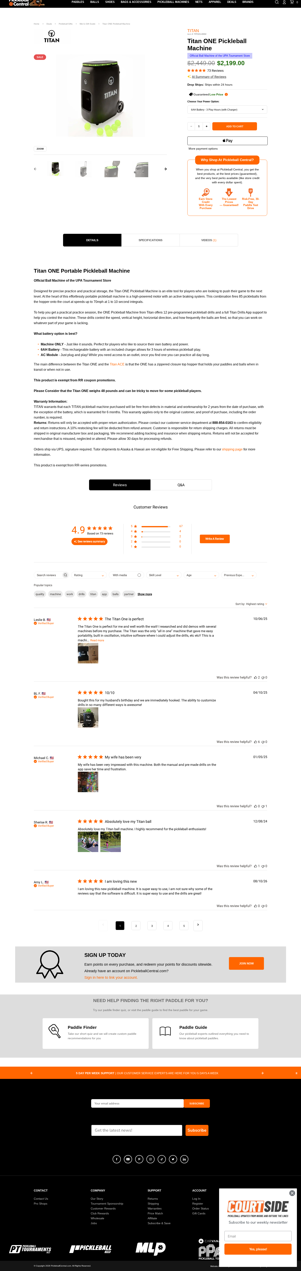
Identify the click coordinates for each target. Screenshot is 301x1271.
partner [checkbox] (129, 594)
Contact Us (41, 1198)
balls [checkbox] (116, 594)
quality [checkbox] (40, 594)
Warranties (155, 1208)
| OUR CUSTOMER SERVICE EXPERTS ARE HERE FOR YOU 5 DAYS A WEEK (147, 1073)
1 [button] (120, 925)
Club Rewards (100, 1213)
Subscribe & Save (159, 1223)
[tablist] (150, 484)
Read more (97, 640)
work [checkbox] (70, 594)
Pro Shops (40, 1203)
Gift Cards (198, 1213)
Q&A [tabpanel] (181, 485)
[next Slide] (262, 1073)
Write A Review (214, 538)
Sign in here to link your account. (111, 977)
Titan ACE (117, 364)
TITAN (193, 30)
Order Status (200, 1208)
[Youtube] (128, 1159)
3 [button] (152, 925)
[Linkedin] (184, 1159)
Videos (208, 240)
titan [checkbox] (93, 594)
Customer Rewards (103, 1208)
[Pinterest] (139, 1159)
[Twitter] (173, 1159)
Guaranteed (208, 94)
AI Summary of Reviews (209, 77)
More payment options (203, 148)
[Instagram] (150, 1159)
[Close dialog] (292, 1193)
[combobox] (227, 109)
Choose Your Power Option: (203, 101)
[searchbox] (48, 575)
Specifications (150, 240)
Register (197, 1203)
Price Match (155, 1213)
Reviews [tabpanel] (120, 485)
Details (92, 240)
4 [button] (168, 925)
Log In (196, 1198)
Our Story (97, 1198)
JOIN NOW (246, 963)
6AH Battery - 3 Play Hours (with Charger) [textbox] (214, 109)
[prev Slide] (31, 1073)
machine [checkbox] (55, 594)
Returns (153, 1198)
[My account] (284, 1)
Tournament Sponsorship (107, 1203)
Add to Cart (234, 126)
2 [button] (136, 925)
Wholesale (97, 1218)
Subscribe (197, 1130)
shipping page (232, 449)
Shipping (153, 1203)
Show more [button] (145, 594)
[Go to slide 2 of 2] (35, 169)
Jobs (94, 1223)
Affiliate (152, 1218)
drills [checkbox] (82, 594)
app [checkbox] (104, 594)
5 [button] (184, 925)
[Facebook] (117, 1159)
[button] (55, 169)
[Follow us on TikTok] (162, 1159)
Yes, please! (258, 1249)
